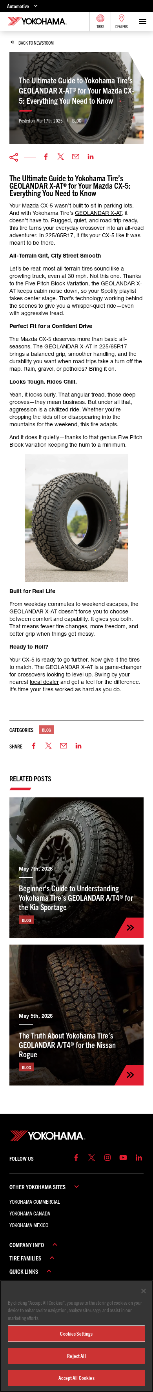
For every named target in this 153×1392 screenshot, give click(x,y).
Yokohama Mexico (28, 1224)
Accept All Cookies (76, 1377)
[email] (75, 157)
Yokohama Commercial (34, 1201)
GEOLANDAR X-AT (98, 212)
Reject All (76, 1355)
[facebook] (46, 157)
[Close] (143, 1291)
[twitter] (60, 157)
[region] (76, 1336)
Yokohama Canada (29, 1213)
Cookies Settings (76, 1333)
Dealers (121, 26)
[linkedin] (90, 157)
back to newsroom (36, 42)
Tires (100, 26)
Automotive (18, 6)
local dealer (44, 681)
